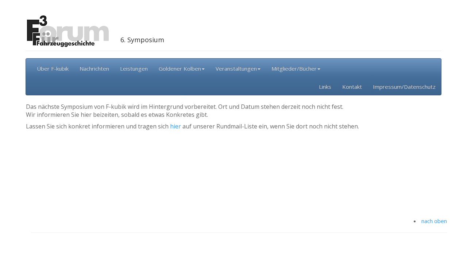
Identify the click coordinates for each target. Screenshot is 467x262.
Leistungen (134, 68)
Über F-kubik (53, 68)
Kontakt (352, 86)
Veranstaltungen (236, 68)
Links (325, 86)
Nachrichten (94, 68)
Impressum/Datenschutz (404, 86)
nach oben (434, 221)
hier (175, 126)
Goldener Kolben (180, 68)
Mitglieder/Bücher (294, 68)
